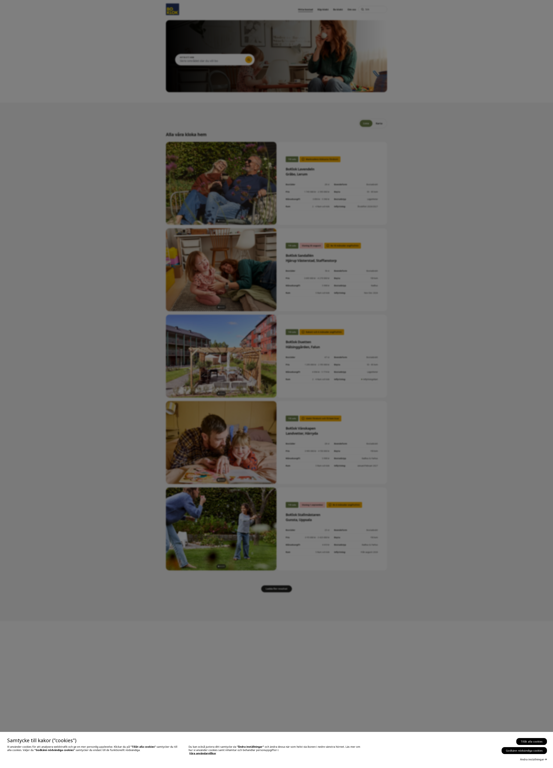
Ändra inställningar (532, 759)
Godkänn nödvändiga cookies (524, 750)
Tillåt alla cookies (531, 741)
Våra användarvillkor (202, 753)
